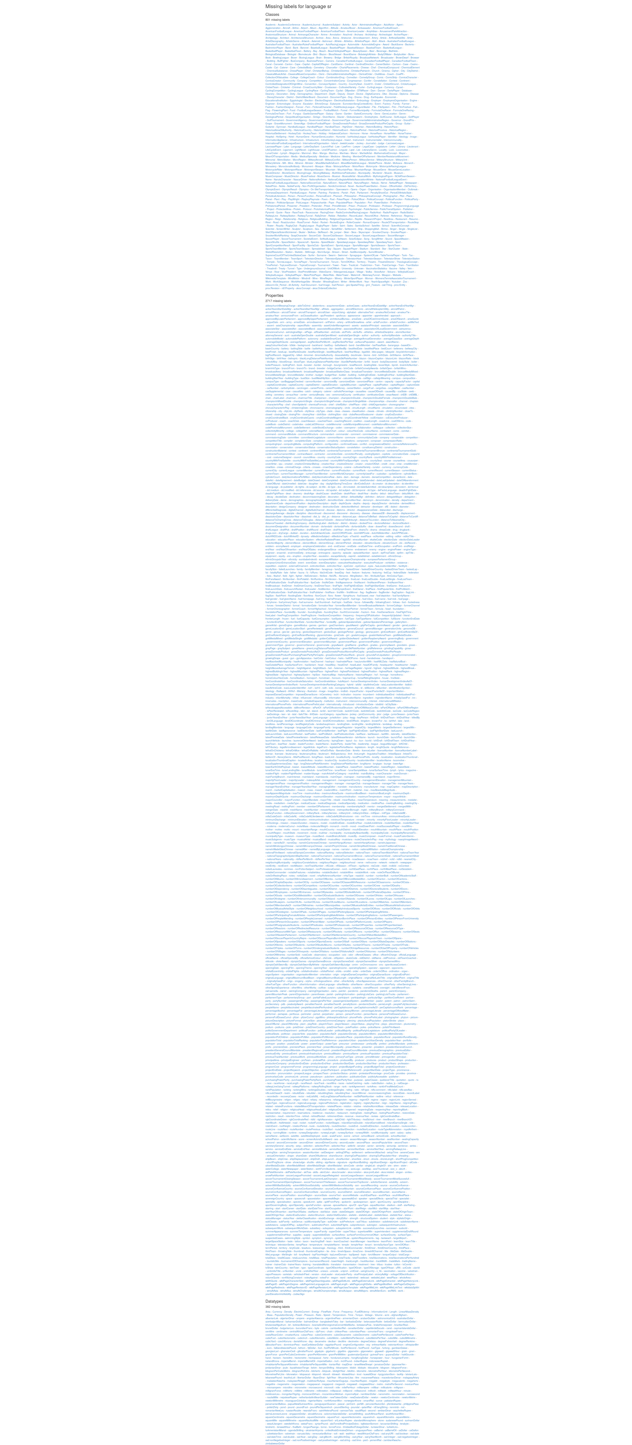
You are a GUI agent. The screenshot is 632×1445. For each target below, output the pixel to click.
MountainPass (345, 169)
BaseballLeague (319, 47)
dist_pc (325, 516)
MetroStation (284, 159)
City (403, 70)
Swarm (332, 255)
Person (291, 196)
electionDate (390, 539)
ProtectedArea (283, 209)
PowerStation (381, 202)
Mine (290, 163)
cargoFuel (368, 388)
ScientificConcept (400, 225)
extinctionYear (334, 565)
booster (308, 365)
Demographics (305, 93)
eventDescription (327, 562)
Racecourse (312, 212)
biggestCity (288, 355)
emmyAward (282, 546)
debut (383, 493)
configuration (331, 444)
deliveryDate (271, 500)
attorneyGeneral (273, 335)
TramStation (412, 265)
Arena (336, 37)
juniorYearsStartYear (300, 717)
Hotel (291, 136)
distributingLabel (317, 523)
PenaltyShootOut (379, 192)
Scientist (269, 228)
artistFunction (380, 322)
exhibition (390, 562)
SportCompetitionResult (277, 245)
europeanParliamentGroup (381, 559)
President (304, 205)
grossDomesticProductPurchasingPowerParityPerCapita (294, 654)
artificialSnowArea (354, 322)
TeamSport (296, 258)
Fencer (299, 107)
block (416, 358)
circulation (387, 407)
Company (302, 80)
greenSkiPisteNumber (353, 648)
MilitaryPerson (349, 159)
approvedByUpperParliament (313, 318)
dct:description (385, 486)
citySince (309, 411)
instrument (341, 701)
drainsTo (363, 529)
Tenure (335, 261)
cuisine (347, 467)
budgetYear (331, 374)
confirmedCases (349, 444)
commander (342, 434)
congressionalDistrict (380, 444)
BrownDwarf (402, 57)
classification (358, 411)
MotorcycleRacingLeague (393, 166)
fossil (388, 608)
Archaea (358, 34)
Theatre (372, 261)
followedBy (367, 602)
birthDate (383, 355)
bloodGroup (285, 361)
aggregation (337, 309)
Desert (350, 93)
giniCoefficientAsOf (407, 631)
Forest (344, 110)
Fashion (269, 107)
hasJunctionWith (363, 661)
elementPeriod (343, 542)
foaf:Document (308, 284)
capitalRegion (397, 384)
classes (346, 411)
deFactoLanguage (387, 490)
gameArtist (271, 625)
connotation (271, 447)
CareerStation (383, 64)
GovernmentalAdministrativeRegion (370, 120)
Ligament (288, 149)
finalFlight (344, 579)
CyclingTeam (327, 90)
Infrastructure (297, 140)
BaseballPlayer (337, 47)
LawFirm (346, 146)
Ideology (403, 136)
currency (386, 467)
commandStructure (308, 434)
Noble (282, 186)
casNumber (408, 388)
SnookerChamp (380, 232)
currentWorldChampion (342, 473)
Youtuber (396, 281)
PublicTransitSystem (390, 209)
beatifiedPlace (372, 348)
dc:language (271, 486)
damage (355, 477)
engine (382, 549)
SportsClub (313, 245)
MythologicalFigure (383, 176)
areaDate (356, 318)
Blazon (323, 54)
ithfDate (314, 714)
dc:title (322, 486)
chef (287, 404)
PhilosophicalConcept (370, 196)
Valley (402, 268)
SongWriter (377, 238)
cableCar (336, 378)
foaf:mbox (367, 598)
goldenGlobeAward (349, 638)
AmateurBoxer (348, 27)
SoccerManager (396, 235)
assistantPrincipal (370, 325)
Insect (347, 140)
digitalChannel (296, 509)
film (366, 575)
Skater (302, 232)
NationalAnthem (317, 179)
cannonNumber (313, 381)
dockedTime (365, 523)
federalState (400, 572)
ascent (270, 325)
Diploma (404, 93)
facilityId (403, 565)
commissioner (370, 434)
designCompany (287, 506)
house (385, 678)
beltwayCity (411, 348)
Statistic (299, 252)
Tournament (324, 265)
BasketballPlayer (274, 51)
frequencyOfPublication (368, 615)
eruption (297, 556)
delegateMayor (394, 496)
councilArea (309, 457)
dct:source (318, 490)
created (288, 463)
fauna (301, 572)
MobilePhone (375, 163)
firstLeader (310, 589)
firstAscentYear (395, 582)
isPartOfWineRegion (407, 707)
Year (366, 281)
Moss (328, 166)
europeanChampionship (353, 559)
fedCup (387, 572)
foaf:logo (355, 598)
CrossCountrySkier (313, 87)
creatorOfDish (372, 463)
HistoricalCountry (303, 130)
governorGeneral (306, 645)
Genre (402, 113)
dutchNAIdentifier (381, 533)
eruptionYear (310, 556)
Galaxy (329, 113)
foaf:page (403, 598)
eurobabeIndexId (308, 559)
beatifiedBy (340, 348)
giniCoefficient (388, 631)
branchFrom (288, 368)
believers (398, 348)
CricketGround (391, 83)
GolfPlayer (413, 116)
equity (282, 556)
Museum (398, 172)
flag (362, 592)
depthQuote (345, 503)
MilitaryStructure (385, 159)
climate (380, 411)
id (361, 687)
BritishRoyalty (350, 57)
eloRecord (410, 542)
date (410, 477)
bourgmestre (340, 365)
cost (269, 457)
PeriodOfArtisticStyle (400, 192)
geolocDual (330, 631)
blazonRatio (405, 358)
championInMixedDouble (278, 401)
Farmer (406, 103)
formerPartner (351, 608)
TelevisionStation (411, 258)
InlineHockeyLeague (331, 140)
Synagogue (356, 255)
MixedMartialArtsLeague (353, 163)
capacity (389, 381)
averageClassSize (392, 338)
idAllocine (369, 687)
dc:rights (299, 486)
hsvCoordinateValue (325, 681)
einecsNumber (360, 539)
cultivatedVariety (362, 467)
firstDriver (287, 585)
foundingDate (315, 612)
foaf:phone (271, 602)
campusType (272, 381)
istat (294, 714)
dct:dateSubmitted (366, 486)
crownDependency (332, 467)
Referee (385, 215)
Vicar (276, 271)
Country (343, 83)
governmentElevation (301, 641)
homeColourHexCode (276, 678)
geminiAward (383, 625)
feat (348, 572)
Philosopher (350, 196)
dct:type (371, 490)
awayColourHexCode (276, 345)
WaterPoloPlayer (312, 275)
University (347, 268)
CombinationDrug (335, 77)
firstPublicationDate (275, 592)
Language (296, 146)
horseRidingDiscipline (369, 678)
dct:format (413, 486)
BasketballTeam (293, 51)
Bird (315, 54)
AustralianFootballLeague (400, 41)
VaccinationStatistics (376, 268)
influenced (306, 697)
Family (396, 103)
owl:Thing (387, 284)
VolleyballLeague (274, 275)
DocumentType (338, 97)
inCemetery (326, 694)
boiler (414, 361)
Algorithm (324, 27)
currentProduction (341, 470)
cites (411, 407)
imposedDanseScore (306, 694)
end (330, 546)
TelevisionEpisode (334, 258)
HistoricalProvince (378, 130)
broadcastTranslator (362, 371)
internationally (334, 704)
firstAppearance (344, 582)
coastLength (370, 421)
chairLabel (278, 397)
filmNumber (289, 579)
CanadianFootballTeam (404, 60)
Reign (278, 219)
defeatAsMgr (356, 496)
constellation (353, 447)
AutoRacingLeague (336, 44)
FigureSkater (363, 107)
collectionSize (404, 427)
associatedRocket (353, 328)
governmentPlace (347, 641)
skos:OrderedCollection (325, 288)
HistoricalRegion (397, 130)
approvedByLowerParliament (280, 318)
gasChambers (336, 625)
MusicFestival (308, 176)
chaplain (414, 401)
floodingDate (294, 595)
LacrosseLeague (395, 143)
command (270, 434)
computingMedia (292, 444)
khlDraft (374, 717)
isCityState (390, 704)
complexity (332, 440)
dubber (294, 533)
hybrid (350, 684)
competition (412, 437)
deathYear (363, 493)
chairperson (320, 397)
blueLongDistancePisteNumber (323, 361)
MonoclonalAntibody (289, 166)
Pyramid (269, 212)
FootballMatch (331, 110)
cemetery (279, 394)
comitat (405, 430)
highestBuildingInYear (276, 671)
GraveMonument (283, 123)
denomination (383, 500)
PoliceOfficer (358, 199)
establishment (379, 556)
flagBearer (371, 592)
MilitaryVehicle (272, 163)
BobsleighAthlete (367, 54)
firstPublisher (316, 592)
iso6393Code (384, 710)
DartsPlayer (393, 90)
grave (412, 645)
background (304, 345)
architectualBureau (340, 318)
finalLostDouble (370, 579)
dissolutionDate (273, 516)
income (357, 694)
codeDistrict (284, 424)
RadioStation (407, 212)
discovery (355, 513)
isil (308, 710)
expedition (270, 565)
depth (334, 503)
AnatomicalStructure (276, 34)
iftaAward (281, 691)
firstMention (324, 589)
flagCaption (398, 592)
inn (413, 697)
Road (276, 222)
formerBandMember (345, 605)
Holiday (323, 133)
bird (374, 355)
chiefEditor (341, 404)
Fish (415, 107)
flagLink (410, 592)
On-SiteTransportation (322, 189)
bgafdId (366, 351)
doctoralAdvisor (382, 523)
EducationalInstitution (276, 100)
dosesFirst (381, 526)
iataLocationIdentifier (392, 684)
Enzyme (297, 103)
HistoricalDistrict (322, 130)
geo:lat (285, 631)
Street (345, 252)
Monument (307, 166)
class (337, 411)
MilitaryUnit (401, 159)
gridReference (374, 648)
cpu (280, 463)
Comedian (352, 77)
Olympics (304, 189)
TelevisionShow (392, 258)
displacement (408, 513)
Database (407, 90)
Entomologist (283, 103)
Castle (268, 67)
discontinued (314, 513)
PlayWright (293, 199)
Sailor (335, 225)
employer (296, 546)
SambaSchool (362, 225)
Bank (295, 47)
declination (295, 496)
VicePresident (289, 271)
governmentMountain (325, 641)
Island (334, 143)
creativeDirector (345, 463)
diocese (331, 509)
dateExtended (367, 480)
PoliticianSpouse (285, 202)
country (321, 457)
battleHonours (320, 348)
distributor (333, 523)
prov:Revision (272, 288)
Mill (284, 163)
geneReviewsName (335, 628)
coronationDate (400, 453)
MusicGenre (323, 176)
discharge (398, 509)
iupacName (342, 714)
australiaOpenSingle (349, 335)
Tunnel (290, 268)
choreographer (396, 404)
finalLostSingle (387, 579)
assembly (317, 325)
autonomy (313, 338)
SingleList (412, 228)
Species (315, 242)
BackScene (397, 44)
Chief (308, 70)
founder (302, 612)
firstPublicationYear (298, 592)
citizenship (270, 411)
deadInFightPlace (274, 493)
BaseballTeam (373, 47)
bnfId (367, 361)
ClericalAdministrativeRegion (341, 74)
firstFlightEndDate (353, 585)
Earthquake (377, 97)
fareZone (339, 569)
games (312, 625)
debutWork (407, 493)
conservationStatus (305, 447)
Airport (304, 27)
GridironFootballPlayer (319, 123)
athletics (368, 332)
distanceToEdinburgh (346, 519)
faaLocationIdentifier (385, 565)
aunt (287, 335)
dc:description (392, 483)
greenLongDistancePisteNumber (323, 648)
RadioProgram (390, 212)
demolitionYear (353, 500)
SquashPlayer (350, 248)
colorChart (330, 430)
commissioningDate (275, 437)
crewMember (410, 463)
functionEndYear (275, 621)
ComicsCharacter (408, 77)
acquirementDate (336, 305)
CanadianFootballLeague (349, 60)
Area (328, 37)
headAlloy (330, 664)
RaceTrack (297, 212)
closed (268, 414)
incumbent (368, 694)
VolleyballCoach (406, 271)
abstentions (319, 305)
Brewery (328, 57)
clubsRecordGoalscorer (361, 414)
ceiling (268, 394)
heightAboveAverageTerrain (280, 668)
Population (360, 202)
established (363, 556)
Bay (315, 51)
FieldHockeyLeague (344, 107)
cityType (320, 411)
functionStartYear (315, 621)
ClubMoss (380, 74)
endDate (351, 546)
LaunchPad (327, 146)
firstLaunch (404, 585)
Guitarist (269, 126)
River (268, 222)
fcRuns (314, 572)
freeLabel (270, 615)
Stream (336, 252)
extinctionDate (317, 565)
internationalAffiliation (390, 701)
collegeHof (301, 430)
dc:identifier (408, 483)
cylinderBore (410, 473)
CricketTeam (272, 87)
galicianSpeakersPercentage (378, 621)
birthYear (281, 358)
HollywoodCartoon (338, 133)
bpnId (395, 365)
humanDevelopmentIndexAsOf (396, 681)
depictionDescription (318, 503)
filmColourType (395, 575)
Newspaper (411, 182)
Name (268, 179)
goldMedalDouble (402, 635)
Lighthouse (314, 149)
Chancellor (331, 67)
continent (303, 450)
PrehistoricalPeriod (275, 205)
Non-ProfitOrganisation (314, 186)
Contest (393, 80)
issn (283, 714)
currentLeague (286, 470)
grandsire (402, 645)
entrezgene (324, 552)
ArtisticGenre (292, 41)
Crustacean (331, 87)
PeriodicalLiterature (275, 196)
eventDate (311, 562)
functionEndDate (411, 618)
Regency (408, 215)
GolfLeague (400, 116)
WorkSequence (281, 281)
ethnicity (292, 559)
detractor (365, 506)
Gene (377, 113)
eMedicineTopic (340, 536)
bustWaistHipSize (321, 378)
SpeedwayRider (366, 242)
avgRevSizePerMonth (319, 341)
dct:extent (400, 486)
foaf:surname (306, 602)
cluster (379, 414)
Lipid (351, 149)
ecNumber (378, 536)
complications (348, 440)
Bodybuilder (400, 54)
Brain (319, 57)
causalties (361, 391)
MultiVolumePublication (344, 172)
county (364, 460)
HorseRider (390, 133)
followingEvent (383, 602)
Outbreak (413, 189)
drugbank (404, 529)
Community (289, 80)
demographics (296, 500)
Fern (307, 107)
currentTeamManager (292, 473)
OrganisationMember (395, 189)
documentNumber (299, 526)
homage (384, 674)
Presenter (292, 205)
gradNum (363, 645)
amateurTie (403, 312)
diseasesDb (393, 513)
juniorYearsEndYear (277, 717)
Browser (415, 57)
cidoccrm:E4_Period (275, 284)
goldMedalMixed (274, 638)
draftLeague (271, 529)
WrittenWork (355, 281)
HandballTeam (332, 126)
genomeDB (409, 628)
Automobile (353, 44)
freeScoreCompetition (329, 615)
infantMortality (283, 697)
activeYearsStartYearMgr (306, 309)
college (290, 430)
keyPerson (362, 717)
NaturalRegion (361, 182)
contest (292, 450)
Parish (345, 192)
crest (392, 463)
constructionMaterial (276, 450)
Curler (361, 87)
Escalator (308, 103)
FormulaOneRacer (381, 110)
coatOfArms (397, 421)
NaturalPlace (345, 182)
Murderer (377, 172)
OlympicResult (289, 189)
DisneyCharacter (275, 97)
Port (370, 202)
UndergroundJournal (314, 268)
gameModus (300, 625)
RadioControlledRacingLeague (352, 212)
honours (336, 678)
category (317, 391)
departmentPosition (295, 503)
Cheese (365, 67)
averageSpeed (298, 341)
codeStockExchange (323, 427)
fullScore (395, 618)
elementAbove (292, 542)
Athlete (338, 41)
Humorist (340, 136)
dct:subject (344, 490)
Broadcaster (387, 57)
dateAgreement (284, 480)
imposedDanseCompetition (279, 694)
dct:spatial (331, 490)
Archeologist (385, 34)
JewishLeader (347, 143)
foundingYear (331, 612)
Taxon (268, 258)
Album (313, 27)
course (387, 460)
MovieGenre (288, 172)
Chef (373, 67)
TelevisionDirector (313, 258)
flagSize (269, 595)
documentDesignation (276, 526)
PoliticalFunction (394, 199)
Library (401, 146)
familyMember (312, 569)
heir (330, 668)
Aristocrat (346, 37)
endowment (361, 549)
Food (292, 110)
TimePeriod (271, 265)
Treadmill (271, 268)
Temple (271, 261)
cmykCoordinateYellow (356, 417)
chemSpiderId (299, 404)
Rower (270, 225)
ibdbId (408, 684)
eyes (370, 565)
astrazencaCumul (274, 332)
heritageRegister (353, 668)
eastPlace (366, 536)
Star (384, 248)
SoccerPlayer (272, 238)
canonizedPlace (365, 381)
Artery (375, 37)
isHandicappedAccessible (278, 707)
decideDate (281, 496)
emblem (269, 546)
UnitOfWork (334, 268)
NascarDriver (300, 179)
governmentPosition (369, 641)
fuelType (349, 618)
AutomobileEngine (371, 44)
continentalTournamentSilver (280, 453)
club (345, 414)
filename (343, 575)
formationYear (326, 605)
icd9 (324, 687)
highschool (286, 674)
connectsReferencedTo (405, 444)
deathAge (309, 493)
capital (416, 381)
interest (373, 701)
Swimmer (343, 255)
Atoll (374, 41)
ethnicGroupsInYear (275, 559)
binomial (308, 355)
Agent (399, 24)
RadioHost (375, 212)
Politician (270, 202)
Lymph (283, 153)
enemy (372, 549)
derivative (394, 503)
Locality (383, 149)
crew (399, 463)
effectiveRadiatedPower (328, 539)
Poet (332, 199)
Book (268, 57)
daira (339, 477)
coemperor (350, 427)
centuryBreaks (316, 394)
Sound (388, 238)
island (315, 710)
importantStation (395, 691)
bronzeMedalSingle (275, 374)
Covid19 (368, 83)
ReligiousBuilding (319, 219)
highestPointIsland (349, 671)
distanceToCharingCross (278, 519)
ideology (269, 691)
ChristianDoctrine (340, 70)
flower (338, 595)
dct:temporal (358, 490)
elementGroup (326, 542)
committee (293, 437)
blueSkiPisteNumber (351, 361)
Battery (307, 51)
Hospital (269, 136)
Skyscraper (364, 232)
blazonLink (391, 358)
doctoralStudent (401, 523)
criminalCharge (293, 467)
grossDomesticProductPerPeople (384, 651)
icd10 (317, 687)
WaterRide (328, 275)
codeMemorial (333, 424)
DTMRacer (363, 90)
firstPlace (370, 589)
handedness (373, 658)
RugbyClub (291, 225)
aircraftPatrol (397, 309)
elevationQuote (372, 542)
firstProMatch (403, 589)
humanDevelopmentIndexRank (281, 684)
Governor (396, 120)
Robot (315, 222)
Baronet (304, 47)
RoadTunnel (303, 222)
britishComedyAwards (366, 368)
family (300, 569)
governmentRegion (392, 641)
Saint (342, 225)
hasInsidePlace (344, 661)
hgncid (368, 668)
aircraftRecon (272, 312)
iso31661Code (335, 710)
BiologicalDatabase (275, 54)
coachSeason (308, 421)
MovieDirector (272, 172)
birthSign (270, 358)
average (347, 338)
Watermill (355, 275)
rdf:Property (288, 288)
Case (405, 64)
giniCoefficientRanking (303, 635)
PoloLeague (302, 202)
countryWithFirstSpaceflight (344, 460)
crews (280, 467)
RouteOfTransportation (394, 222)
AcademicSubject (331, 24)
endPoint (397, 546)
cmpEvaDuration (393, 414)
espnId (352, 556)
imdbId (344, 691)
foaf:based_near (365, 595)
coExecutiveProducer (397, 417)
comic (396, 430)
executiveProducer (373, 562)
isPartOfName (388, 707)
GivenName (329, 116)
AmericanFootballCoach (385, 27)
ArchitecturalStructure (302, 37)
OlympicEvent (272, 189)
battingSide (297, 348)
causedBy (390, 391)
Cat (276, 67)
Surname (321, 255)
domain (315, 526)
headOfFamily (370, 664)
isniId (323, 710)
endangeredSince (327, 549)
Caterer (284, 67)
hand (362, 658)
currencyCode (400, 467)
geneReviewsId (315, 628)
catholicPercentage (344, 391)
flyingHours (349, 595)
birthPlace (408, 355)
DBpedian (350, 90)
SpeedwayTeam (384, 242)
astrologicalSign (294, 332)
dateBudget (300, 480)
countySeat (376, 460)
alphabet (351, 312)
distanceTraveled (274, 523)
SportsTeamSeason (299, 248)
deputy (366, 503)
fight (291, 575)
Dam (373, 90)
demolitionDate (335, 500)
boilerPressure (273, 365)
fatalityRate (276, 572)
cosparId (415, 453)
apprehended (381, 315)
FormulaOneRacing (403, 110)
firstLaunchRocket (293, 589)
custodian (382, 473)
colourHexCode (355, 430)
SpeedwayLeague (346, 242)
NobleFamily (293, 186)
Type (299, 268)
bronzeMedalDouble (385, 371)
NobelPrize (271, 186)
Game (338, 113)
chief (331, 404)
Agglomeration (273, 27)
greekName (298, 648)
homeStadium (297, 678)
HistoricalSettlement (275, 133)
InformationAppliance (276, 140)
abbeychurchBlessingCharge (280, 305)
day (322, 483)
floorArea (308, 595)
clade (330, 411)
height (413, 664)
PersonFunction (305, 196)
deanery (297, 493)
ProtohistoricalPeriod (324, 209)
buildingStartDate (406, 374)
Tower (335, 265)
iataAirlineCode (371, 684)
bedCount (386, 348)
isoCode (397, 710)
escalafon (324, 556)
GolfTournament (275, 120)
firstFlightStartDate (374, 585)
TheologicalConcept (407, 261)
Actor (354, 24)
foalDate (348, 602)
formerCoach (299, 608)
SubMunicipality (358, 252)
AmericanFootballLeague (278, 31)
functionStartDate (295, 621)
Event (378, 103)
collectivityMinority (274, 430)
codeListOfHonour (314, 424)
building (352, 374)
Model (387, 163)
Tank (404, 255)
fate (286, 572)
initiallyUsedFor (402, 697)
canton (379, 381)
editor (398, 536)
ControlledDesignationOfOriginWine (284, 83)
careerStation (354, 388)
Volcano (391, 271)
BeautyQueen (360, 51)
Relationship (289, 219)
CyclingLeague (295, 90)
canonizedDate (347, 381)
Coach (390, 74)
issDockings (273, 714)
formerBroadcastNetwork (372, 605)
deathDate (336, 493)
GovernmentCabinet (319, 120)
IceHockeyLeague (356, 136)
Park (352, 192)
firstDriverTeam (322, 585)
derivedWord (408, 503)
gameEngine (285, 625)
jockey (353, 714)
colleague (378, 427)
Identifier (392, 136)
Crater (378, 83)
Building (271, 60)
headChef (343, 664)
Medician (324, 156)
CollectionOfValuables (276, 77)
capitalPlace (365, 384)
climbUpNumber (394, 411)
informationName (352, 697)
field (285, 575)
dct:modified (287, 490)
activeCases (353, 305)
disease (366, 513)
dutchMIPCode (361, 533)
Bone (411, 54)
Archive (320, 37)
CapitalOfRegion (320, 64)
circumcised (401, 407)
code (408, 421)
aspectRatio (303, 325)
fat (266, 572)
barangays (393, 345)
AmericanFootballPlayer (306, 31)
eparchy (336, 552)
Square (337, 248)
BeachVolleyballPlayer (339, 51)
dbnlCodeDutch (362, 483)
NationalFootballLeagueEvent (391, 179)
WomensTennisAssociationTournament (395, 278)
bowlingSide (370, 365)
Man (315, 153)
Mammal (306, 153)
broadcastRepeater (314, 371)
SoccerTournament (291, 238)
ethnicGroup (394, 556)
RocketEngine (337, 222)
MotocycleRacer (341, 166)
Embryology (363, 100)
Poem (325, 199)
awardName (392, 341)
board (375, 361)
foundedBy (290, 612)
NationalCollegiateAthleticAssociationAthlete (351, 179)
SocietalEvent (310, 238)
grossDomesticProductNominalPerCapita (343, 651)
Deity (292, 93)
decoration (333, 496)
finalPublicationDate (275, 582)
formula (379, 608)
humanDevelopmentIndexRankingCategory (322, 684)
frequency (348, 615)
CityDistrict (412, 70)
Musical (336, 176)
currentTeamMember (317, 473)
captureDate (413, 384)
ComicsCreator (273, 80)
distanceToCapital (388, 516)
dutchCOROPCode (342, 533)
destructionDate (331, 506)
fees (269, 575)
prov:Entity (399, 284)
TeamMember (281, 258)
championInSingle (302, 401)
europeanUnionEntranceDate (280, 562)
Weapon (386, 275)
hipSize (316, 674)
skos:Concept (303, 288)
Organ (362, 189)
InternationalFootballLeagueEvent (283, 143)
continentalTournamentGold (401, 450)
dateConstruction (349, 480)
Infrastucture (312, 140)
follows (396, 602)
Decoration (282, 93)
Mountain (330, 169)
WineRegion (326, 278)
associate (386, 325)
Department (321, 93)
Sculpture (308, 228)
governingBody (396, 638)
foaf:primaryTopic (288, 602)
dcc (339, 486)
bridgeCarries (334, 368)
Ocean (383, 186)
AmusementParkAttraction (393, 31)
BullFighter (283, 60)
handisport (387, 658)
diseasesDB (378, 513)
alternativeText (365, 312)
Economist (390, 97)
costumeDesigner (282, 457)
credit (384, 463)
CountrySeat (355, 83)
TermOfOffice (348, 261)
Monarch (408, 163)
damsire (365, 477)
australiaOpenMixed (326, 335)
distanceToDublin (324, 519)
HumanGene (302, 136)
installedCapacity (313, 701)
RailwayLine (271, 215)
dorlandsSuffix (358, 526)
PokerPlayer (343, 199)
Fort (289, 113)
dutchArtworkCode (320, 533)
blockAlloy (272, 361)
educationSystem (305, 539)
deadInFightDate (407, 490)
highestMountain (298, 671)
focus (357, 602)
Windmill (306, 278)
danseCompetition (381, 477)
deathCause (322, 493)
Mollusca (397, 163)
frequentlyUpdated (391, 615)
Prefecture (395, 202)
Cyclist (339, 90)
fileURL (333, 575)
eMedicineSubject (320, 536)
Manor (354, 153)
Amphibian (372, 31)
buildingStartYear (274, 378)
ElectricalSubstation (344, 100)
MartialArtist (366, 153)
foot (404, 602)
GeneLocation (389, 113)
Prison (352, 205)
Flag (267, 110)
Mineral (299, 163)
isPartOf (317, 707)
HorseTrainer (405, 133)
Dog (350, 97)
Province (341, 209)
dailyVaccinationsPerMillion (296, 477)
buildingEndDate (367, 374)
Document (322, 97)
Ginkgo (316, 116)
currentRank (359, 470)
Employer (376, 100)
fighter (299, 575)
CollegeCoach (307, 77)
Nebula (375, 182)
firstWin (340, 592)
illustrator (312, 691)
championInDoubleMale (404, 397)
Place (409, 196)
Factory (387, 103)
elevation (357, 542)
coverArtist (270, 463)
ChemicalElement (410, 67)
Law (337, 146)
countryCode (334, 457)
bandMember (363, 345)
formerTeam (366, 608)
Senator (325, 228)
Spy (329, 248)
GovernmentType (341, 120)
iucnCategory (327, 714)
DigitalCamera (372, 93)
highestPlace (316, 671)
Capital (306, 64)
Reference (396, 215)
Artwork (305, 41)
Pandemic (334, 192)
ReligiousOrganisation (341, 219)
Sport (398, 242)
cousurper (412, 460)
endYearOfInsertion (286, 549)
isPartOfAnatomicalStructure (338, 707)
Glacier (340, 116)
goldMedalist (310, 638)
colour (341, 430)
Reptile (358, 219)
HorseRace (376, 133)
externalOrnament (298, 565)
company (384, 437)
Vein (410, 268)
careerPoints (317, 388)
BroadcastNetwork (369, 57)
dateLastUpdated (386, 480)
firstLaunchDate (273, 589)
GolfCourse (386, 116)
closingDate (280, 414)
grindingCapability (393, 648)
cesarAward (392, 394)
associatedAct (289, 328)
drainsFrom (351, 529)
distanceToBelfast (367, 516)
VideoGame (325, 271)
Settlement (350, 228)
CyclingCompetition (275, 90)
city (280, 411)
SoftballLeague (327, 238)
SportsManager (361, 245)
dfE (386, 506)
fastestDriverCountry (372, 569)
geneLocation (409, 625)
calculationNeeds (352, 378)
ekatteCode (376, 539)
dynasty (305, 536)
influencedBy (320, 697)
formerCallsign (394, 605)
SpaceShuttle (272, 242)
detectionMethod (350, 506)
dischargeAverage (274, 513)
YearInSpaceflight (380, 281)
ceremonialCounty (341, 394)
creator (359, 463)
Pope (331, 202)
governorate (323, 645)
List (358, 149)
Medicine (335, 156)
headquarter (386, 664)
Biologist (292, 54)
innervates (270, 701)
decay (270, 496)
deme (284, 500)
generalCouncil (355, 628)
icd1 (310, 687)
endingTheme (345, 549)
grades (374, 645)
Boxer (294, 57)
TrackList (353, 265)
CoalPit (399, 74)
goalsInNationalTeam (380, 635)
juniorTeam (413, 714)
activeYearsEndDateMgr (374, 305)
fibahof (277, 575)
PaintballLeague (298, 192)
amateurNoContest (385, 312)
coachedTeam (324, 421)
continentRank (317, 450)
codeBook (270, 424)
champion (334, 397)
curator (376, 467)
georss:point (372, 631)
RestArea (388, 219)
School (385, 225)
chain (268, 397)
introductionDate (364, 704)
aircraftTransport (307, 312)
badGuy (329, 345)
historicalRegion (364, 674)
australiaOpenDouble (302, 335)
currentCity (271, 470)
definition (370, 496)
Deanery (269, 93)
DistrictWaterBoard (305, 97)
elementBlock (309, 542)
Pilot (402, 196)
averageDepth (411, 338)
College (294, 77)
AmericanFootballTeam (333, 31)
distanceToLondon (369, 519)
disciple (290, 513)
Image (413, 136)
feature (356, 572)
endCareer (339, 546)
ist (289, 714)
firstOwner (358, 589)
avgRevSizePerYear (342, 341)
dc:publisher (286, 486)
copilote (386, 453)
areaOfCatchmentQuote (376, 318)
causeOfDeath (375, 391)
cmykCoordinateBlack (276, 417)
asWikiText (413, 322)
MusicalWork (364, 176)
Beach (322, 51)
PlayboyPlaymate (310, 199)
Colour (320, 77)
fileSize (323, 575)
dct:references (303, 490)
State (405, 248)
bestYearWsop (352, 351)
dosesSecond (396, 526)
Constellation (380, 80)
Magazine (294, 153)
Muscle (388, 172)
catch (308, 391)
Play (284, 199)
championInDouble (351, 397)
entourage (311, 552)
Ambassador (364, 27)
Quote (279, 212)
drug (395, 529)
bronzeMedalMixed (408, 371)
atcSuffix (357, 332)
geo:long (296, 631)
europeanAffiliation (328, 559)
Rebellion (342, 215)
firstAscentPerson (376, 582)
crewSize (270, 467)
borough (327, 365)
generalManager (374, 628)
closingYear (309, 414)
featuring (377, 572)
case (288, 391)
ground (360, 654)
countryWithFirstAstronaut (387, 457)
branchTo (302, 368)
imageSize (333, 691)
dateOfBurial (273, 483)
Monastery (270, 166)
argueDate (272, 322)
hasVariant (310, 664)
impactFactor (357, 691)
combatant (385, 430)
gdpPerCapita (367, 625)
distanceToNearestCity (393, 519)
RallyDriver (320, 215)
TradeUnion (366, 265)
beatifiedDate (355, 348)
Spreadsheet (318, 248)
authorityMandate (391, 335)
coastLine (384, 421)
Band (288, 47)
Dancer (381, 90)
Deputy (341, 93)
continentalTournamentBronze (369, 450)
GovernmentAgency (296, 120)
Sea (317, 228)
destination (315, 506)
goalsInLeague (359, 635)
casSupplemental (274, 391)
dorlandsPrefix (341, 526)
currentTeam (272, 473)
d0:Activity (294, 284)
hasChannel (317, 661)
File (374, 107)
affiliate (325, 309)
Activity (346, 24)
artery (340, 322)
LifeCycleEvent (273, 149)
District (290, 97)
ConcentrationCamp (334, 80)
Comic (380, 77)
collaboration (364, 427)
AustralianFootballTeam (277, 44)
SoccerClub (315, 235)
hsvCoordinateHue (275, 681)
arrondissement (315, 322)
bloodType (299, 361)
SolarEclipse (355, 238)
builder (342, 374)
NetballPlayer (396, 182)
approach (395, 315)
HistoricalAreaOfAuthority (278, 130)
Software (342, 238)
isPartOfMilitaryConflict (366, 707)
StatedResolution (274, 252)
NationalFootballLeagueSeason (281, 182)
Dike (384, 93)
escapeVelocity (338, 556)
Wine (315, 278)
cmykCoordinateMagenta (329, 417)
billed (299, 355)
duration (304, 533)
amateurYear (272, 315)
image (322, 691)
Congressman (354, 80)
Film (394, 107)
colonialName (316, 430)
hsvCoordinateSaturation (300, 681)
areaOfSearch (398, 318)
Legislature (381, 146)
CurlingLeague (374, 87)
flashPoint (281, 595)
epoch (375, 552)
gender (396, 625)
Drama (358, 97)
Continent (404, 80)
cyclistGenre (395, 473)
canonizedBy (330, 381)
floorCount (320, 595)
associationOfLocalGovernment (380, 328)
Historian (359, 126)
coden (339, 427)
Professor (387, 205)
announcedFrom (289, 315)
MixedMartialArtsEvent (327, 163)
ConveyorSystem (327, 83)
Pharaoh (337, 196)
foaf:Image (324, 284)
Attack (382, 41)
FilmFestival (404, 107)
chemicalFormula (318, 404)
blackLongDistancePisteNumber (316, 358)
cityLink (288, 411)
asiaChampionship (285, 325)
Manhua (333, 153)
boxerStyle (384, 365)
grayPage (270, 648)
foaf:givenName (288, 598)
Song (366, 238)
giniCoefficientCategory (277, 635)
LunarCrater (271, 153)
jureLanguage (320, 717)
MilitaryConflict (332, 159)
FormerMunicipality (359, 110)
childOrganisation (378, 404)
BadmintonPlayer (274, 47)
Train (377, 265)
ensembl (281, 552)
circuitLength (359, 407)
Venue (268, 271)
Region (269, 219)
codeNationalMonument (384, 424)
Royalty (280, 225)
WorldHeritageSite (300, 281)
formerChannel (412, 605)
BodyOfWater (385, 54)
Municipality (364, 172)
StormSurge (323, 252)
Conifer (367, 80)
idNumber (382, 687)
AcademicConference (289, 24)
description (271, 506)
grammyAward (387, 645)
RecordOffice (371, 215)
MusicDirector (292, 176)
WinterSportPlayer (353, 278)
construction (390, 447)
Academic (270, 24)
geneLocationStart (295, 628)
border (317, 365)
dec (417, 493)
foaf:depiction (383, 595)
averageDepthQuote (277, 341)
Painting (322, 192)
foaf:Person (338, 284)
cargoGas (381, 388)
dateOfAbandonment (407, 480)
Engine (413, 100)
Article (383, 37)
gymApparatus (304, 658)
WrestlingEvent (331, 281)
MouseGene (379, 169)
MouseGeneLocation (399, 169)
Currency (389, 87)
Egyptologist (296, 100)
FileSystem (384, 107)
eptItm (400, 552)
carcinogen (302, 388)
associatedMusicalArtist (329, 328)
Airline (295, 27)
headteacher (401, 664)
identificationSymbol (399, 687)
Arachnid (347, 34)
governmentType (274, 645)
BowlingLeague (281, 57)
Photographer (390, 196)
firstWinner (352, 592)
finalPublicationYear (298, 582)
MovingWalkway (321, 172)
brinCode (348, 368)
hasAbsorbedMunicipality (278, 661)
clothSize (321, 414)
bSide (293, 345)
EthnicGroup (321, 103)
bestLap (282, 351)
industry (269, 697)
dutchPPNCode (400, 533)
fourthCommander (349, 612)
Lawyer (356, 146)
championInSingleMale (355, 401)
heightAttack (319, 668)
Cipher (395, 70)
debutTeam (394, 493)
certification (359, 394)
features (366, 572)
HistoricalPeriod (358, 130)
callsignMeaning (381, 378)
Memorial (270, 159)
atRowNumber (321, 332)
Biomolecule (304, 54)
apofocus (341, 315)
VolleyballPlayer (293, 275)
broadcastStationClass (338, 371)
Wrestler (316, 281)
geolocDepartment (312, 631)
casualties (298, 391)
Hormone (355, 133)
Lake (286, 146)
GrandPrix (408, 120)
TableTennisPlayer (390, 255)
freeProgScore (308, 615)
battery (285, 348)
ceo (328, 394)
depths (356, 503)
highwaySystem (302, 674)
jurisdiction (335, 717)
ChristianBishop (321, 70)
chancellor (391, 401)
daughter (313, 483)
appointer (367, 315)
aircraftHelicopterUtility (377, 309)
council (297, 457)
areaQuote (413, 318)
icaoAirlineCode (273, 687)
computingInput (273, 444)
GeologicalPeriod (274, 116)
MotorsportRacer (293, 169)
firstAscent (359, 582)
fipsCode (315, 582)
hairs (340, 658)
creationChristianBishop (307, 463)
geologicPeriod (345, 631)
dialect (394, 506)
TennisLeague (284, 261)
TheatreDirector (386, 261)
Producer (362, 205)
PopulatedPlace (344, 202)
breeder (321, 368)
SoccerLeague (352, 235)
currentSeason (392, 470)
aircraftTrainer (289, 312)
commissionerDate (389, 434)
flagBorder (384, 592)
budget (319, 374)
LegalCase (368, 146)
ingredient (368, 697)
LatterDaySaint (311, 146)
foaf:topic (337, 602)
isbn (303, 710)
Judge (381, 143)
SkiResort (323, 232)
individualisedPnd (405, 694)
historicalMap (329, 674)
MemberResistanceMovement (393, 156)
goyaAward (337, 645)
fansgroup (327, 569)
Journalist (371, 143)
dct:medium (273, 490)
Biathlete (393, 51)
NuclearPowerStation (367, 186)
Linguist (343, 149)
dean (288, 493)
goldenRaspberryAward (373, 638)
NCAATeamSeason (405, 176)
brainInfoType (272, 368)
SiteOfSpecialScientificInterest (281, 232)
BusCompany (298, 60)
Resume (413, 219)
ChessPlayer (296, 70)
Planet (268, 199)
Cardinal (349, 64)
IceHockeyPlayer (377, 136)
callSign (367, 378)
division (353, 523)
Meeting (346, 156)
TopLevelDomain (288, 265)
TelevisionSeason (372, 258)
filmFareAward (273, 579)
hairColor (318, 658)
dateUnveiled (289, 483)
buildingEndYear (386, 374)
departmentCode (274, 503)
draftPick (284, 529)
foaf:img (320, 598)
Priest (327, 205)
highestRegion (401, 671)
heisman (338, 668)
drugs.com (270, 533)
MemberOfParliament (364, 156)
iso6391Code (352, 710)
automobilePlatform (296, 338)
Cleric (322, 74)
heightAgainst (304, 668)
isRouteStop (292, 710)
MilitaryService (366, 159)
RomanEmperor (371, 222)
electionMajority (275, 542)
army (289, 322)
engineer (270, 552)
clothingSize (334, 414)
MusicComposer (273, 176)
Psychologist (355, 209)
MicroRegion (299, 159)
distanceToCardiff (409, 516)
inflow (296, 697)
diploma (341, 509)
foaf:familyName (401, 595)
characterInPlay (275, 404)
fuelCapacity (303, 618)
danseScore (399, 477)
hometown (324, 678)
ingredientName (383, 697)
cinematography (334, 407)
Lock (391, 149)
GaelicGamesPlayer (313, 113)
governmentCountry (277, 641)
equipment (270, 556)
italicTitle (303, 714)
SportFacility (298, 245)
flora (330, 595)
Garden (348, 113)
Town (344, 265)
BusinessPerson (315, 60)
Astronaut (327, 41)
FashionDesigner (285, 107)
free (373, 612)
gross (408, 648)
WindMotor (293, 278)
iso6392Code (368, 710)
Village (359, 271)
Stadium (364, 248)
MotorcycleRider (273, 169)
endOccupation (383, 546)
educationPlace (286, 539)
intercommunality (358, 701)
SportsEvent (327, 245)
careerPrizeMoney (335, 388)
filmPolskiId (303, 579)
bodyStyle (404, 361)
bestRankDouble (297, 351)
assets (355, 325)
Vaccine (393, 268)
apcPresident (327, 315)
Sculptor (296, 228)
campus (396, 378)
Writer (344, 281)
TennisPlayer (300, 261)
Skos (353, 232)
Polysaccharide (319, 202)
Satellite (376, 225)
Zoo (405, 281)
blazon (362, 358)
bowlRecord (356, 365)
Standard (375, 248)
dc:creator (377, 483)
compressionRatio (392, 440)
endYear (269, 549)
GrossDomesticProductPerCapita (376, 123)
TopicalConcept (307, 265)
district (344, 523)
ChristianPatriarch (360, 70)
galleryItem (401, 621)
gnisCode (339, 635)
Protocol (307, 209)
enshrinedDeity (295, 552)
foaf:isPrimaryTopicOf (338, 598)
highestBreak (407, 668)
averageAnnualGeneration (367, 338)
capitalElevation (330, 384)
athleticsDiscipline (384, 332)
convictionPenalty (354, 453)
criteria (306, 467)
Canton (289, 64)
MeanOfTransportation (277, 156)
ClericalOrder (365, 74)
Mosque (319, 166)
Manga (323, 153)
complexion (319, 440)
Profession (374, 205)
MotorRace (358, 166)
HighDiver (347, 126)
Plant (276, 199)
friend (406, 615)
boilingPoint (289, 365)
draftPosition (297, 529)
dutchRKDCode (273, 536)
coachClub (293, 421)
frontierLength (272, 618)
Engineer (270, 103)
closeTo (409, 411)
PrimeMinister (339, 205)
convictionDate (334, 453)
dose (370, 526)
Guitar (407, 123)
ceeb (411, 391)
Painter (312, 192)
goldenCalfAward (328, 638)
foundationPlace (273, 612)
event (301, 562)
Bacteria (409, 44)
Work (268, 281)
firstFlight (337, 585)
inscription (283, 701)
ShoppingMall (372, 228)
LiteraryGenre (369, 149)
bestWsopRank (334, 351)
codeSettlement (302, 427)
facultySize (271, 569)
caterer (327, 391)
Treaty (282, 268)
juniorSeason (398, 714)
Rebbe (331, 215)
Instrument (358, 140)
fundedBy (331, 621)
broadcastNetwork (292, 371)
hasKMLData (380, 661)
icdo (331, 687)
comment (355, 434)
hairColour (330, 658)
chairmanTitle (305, 397)
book (299, 365)
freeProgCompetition (288, 615)
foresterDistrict (283, 605)
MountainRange (363, 169)
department (407, 500)
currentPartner (322, 470)
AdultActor (389, 24)
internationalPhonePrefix (278, 704)
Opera (354, 189)
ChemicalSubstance (277, 70)
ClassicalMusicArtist (275, 74)
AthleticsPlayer (362, 41)
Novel (351, 186)
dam (346, 477)
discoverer (342, 513)
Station (289, 252)
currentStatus (409, 470)
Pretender (317, 205)
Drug (366, 97)
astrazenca (405, 328)
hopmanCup (349, 678)
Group (398, 123)
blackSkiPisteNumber (346, 358)
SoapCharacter (299, 235)
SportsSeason (378, 245)
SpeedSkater (328, 242)
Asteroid (316, 41)
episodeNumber (361, 552)
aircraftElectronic (354, 309)
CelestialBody (305, 67)
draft (407, 526)
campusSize (409, 378)
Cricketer (285, 87)
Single (402, 228)
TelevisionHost (353, 258)
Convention (310, 83)
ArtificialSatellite (397, 37)
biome (367, 355)
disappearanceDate (367, 509)
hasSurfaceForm (294, 664)
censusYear (292, 394)
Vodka (369, 271)
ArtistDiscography (274, 41)
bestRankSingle (316, 351)
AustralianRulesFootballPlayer (308, 44)
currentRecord (375, 470)
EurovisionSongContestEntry (358, 103)
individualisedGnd (385, 694)
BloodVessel (335, 54)
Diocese (393, 93)
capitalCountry (296, 384)
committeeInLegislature (313, 437)
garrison (322, 625)
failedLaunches (287, 569)
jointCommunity (367, 714)
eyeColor (348, 565)
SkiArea (312, 232)
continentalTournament (339, 450)
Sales (350, 225)
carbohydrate (288, 388)
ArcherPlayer (401, 34)
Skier (346, 232)
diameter (404, 506)
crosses (316, 467)
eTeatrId (354, 536)
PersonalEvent (323, 196)
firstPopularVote (385, 589)
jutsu (345, 717)
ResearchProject (373, 219)
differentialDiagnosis (275, 509)
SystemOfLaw (371, 255)
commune (350, 437)
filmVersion (331, 579)
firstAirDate (328, 582)
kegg (352, 717)
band (351, 345)
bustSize (305, 378)
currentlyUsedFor (365, 473)
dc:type (331, 486)
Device (359, 93)
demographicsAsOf (316, 500)
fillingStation (356, 575)
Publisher (408, 209)
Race (287, 212)
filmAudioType (377, 575)
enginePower (394, 549)
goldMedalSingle (293, 638)
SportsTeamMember (276, 248)
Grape (268, 123)
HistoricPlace (391, 126)
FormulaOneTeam (275, 113)
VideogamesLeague (343, 271)
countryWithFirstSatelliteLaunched (310, 460)
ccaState (402, 391)
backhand (317, 345)
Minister (309, 163)
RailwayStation (287, 215)
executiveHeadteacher (350, 562)
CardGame (337, 64)
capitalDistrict (312, 384)
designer (302, 506)
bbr (331, 348)
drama (373, 529)
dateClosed (314, 480)
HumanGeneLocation (323, 136)
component (363, 440)
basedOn (406, 345)
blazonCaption (376, 358)
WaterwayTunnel (371, 275)
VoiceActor (379, 271)
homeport (312, 678)
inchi (336, 694)
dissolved (306, 516)
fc (307, 572)
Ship (360, 228)
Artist (409, 37)
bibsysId (390, 351)
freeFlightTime (403, 612)
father (293, 572)
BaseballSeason (355, 47)
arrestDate (299, 322)
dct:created (349, 486)
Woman (369, 278)
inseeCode (296, 701)
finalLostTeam (404, 579)
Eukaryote (335, 103)
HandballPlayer (315, 126)
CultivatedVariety (347, 87)
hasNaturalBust (397, 661)
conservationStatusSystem (331, 447)
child (364, 404)
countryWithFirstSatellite (278, 460)
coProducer (271, 421)
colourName (371, 430)
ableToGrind (304, 305)
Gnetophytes (371, 116)
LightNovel (300, 149)
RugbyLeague (306, 225)
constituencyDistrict (372, 447)
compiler (288, 440)
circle (347, 407)
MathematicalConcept (385, 153)
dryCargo (283, 533)
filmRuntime (317, 579)
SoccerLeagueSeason (373, 235)
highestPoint (331, 671)
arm (282, 322)
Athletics (348, 41)
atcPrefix (346, 332)
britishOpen (386, 368)
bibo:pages (377, 351)
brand (312, 368)
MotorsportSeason (314, 169)
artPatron (330, 322)
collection (390, 427)
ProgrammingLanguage (406, 205)
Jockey (360, 143)
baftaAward (341, 345)
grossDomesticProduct (277, 651)
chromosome (317, 407)
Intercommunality (393, 140)
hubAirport (343, 681)
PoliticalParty (411, 199)
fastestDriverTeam (394, 569)
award (380, 341)
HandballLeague (296, 126)
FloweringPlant (280, 110)
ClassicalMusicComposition (302, 74)
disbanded (385, 509)
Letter (393, 146)
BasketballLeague (392, 47)
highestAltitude (391, 668)
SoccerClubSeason (333, 235)
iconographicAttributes (346, 687)
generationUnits (393, 628)
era (288, 556)
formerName (335, 608)
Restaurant (401, 219)
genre (268, 631)
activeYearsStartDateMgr (278, 309)
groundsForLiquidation (378, 654)
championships (376, 401)
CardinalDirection (365, 64)
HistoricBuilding (374, 126)
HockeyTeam (310, 133)
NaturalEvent (330, 182)
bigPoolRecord (273, 355)
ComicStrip (391, 77)
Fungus (297, 113)
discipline (301, 513)
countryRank (365, 457)
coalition (358, 421)
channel (403, 401)
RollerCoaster (353, 222)
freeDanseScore (385, 612)
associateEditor (401, 325)
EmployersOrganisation (395, 100)
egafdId (347, 539)
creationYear (328, 463)
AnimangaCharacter (308, 34)
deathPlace (350, 493)
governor (290, 645)
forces (270, 605)
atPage (308, 332)
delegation (409, 496)
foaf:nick (392, 598)
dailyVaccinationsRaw (323, 477)
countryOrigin (350, 457)
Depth (332, 93)
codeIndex (297, 424)
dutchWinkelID (291, 536)
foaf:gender (271, 598)
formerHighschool (317, 608)
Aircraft (286, 27)
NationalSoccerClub (310, 182)
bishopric (293, 358)
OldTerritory (410, 186)
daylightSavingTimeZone (339, 483)
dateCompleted (330, 480)
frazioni (365, 612)
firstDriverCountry (303, 585)
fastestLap (411, 569)
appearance (354, 315)
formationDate (309, 605)
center (303, 394)
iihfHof (291, 691)
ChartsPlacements (349, 67)
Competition (315, 80)
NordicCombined (337, 186)
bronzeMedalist (296, 374)
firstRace (330, 592)
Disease (414, 93)
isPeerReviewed (275, 710)
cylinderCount (272, 477)
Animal (292, 34)
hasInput (329, 661)
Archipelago (271, 37)
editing (389, 536)
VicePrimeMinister (307, 271)
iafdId (358, 684)
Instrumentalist (374, 140)
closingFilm (294, 414)
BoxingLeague (306, 57)
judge (386, 714)
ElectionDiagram (323, 100)
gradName (350, 645)
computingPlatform (313, 444)
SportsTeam (394, 245)
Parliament (362, 192)
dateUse (302, 483)
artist (368, 322)
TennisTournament (319, 261)
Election (309, 100)
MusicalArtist (348, 176)
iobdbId (379, 704)
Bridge (338, 57)
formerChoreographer (278, 608)
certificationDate (375, 394)
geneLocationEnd (274, 628)
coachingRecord (342, 421)
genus (277, 631)
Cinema (386, 70)
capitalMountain (348, 384)
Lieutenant (412, 146)
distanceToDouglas (303, 519)
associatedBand (306, 328)
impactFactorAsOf (375, 691)
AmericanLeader (355, 31)
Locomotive (402, 149)
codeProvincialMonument (278, 427)
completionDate (303, 440)
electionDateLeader (409, 539)
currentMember (304, 470)
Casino (414, 64)
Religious (303, 219)
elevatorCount (389, 542)
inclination (346, 694)
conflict (363, 444)
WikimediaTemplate (275, 278)
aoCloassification (309, 315)
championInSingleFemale (327, 401)
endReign (409, 546)
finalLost (355, 579)
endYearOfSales (307, 549)
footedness (414, 602)
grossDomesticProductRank (340, 654)
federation (413, 572)
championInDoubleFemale (376, 397)
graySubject (284, 648)
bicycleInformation (405, 351)
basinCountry (272, 348)
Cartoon (396, 64)
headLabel (355, 664)
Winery (338, 278)
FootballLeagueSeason (309, 110)
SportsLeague (343, 245)
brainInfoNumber (409, 365)
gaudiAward (352, 625)
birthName (395, 355)
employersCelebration (314, 546)
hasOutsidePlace (274, 664)
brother (309, 374)
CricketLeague (408, 83)
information (335, 697)
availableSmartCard (330, 338)
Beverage (382, 51)
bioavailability (342, 355)
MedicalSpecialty (308, 156)
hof (376, 674)
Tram (401, 265)
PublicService (371, 209)
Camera (330, 60)
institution (329, 701)
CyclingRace (311, 90)
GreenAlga (299, 123)
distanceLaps (349, 516)
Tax (411, 255)
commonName (335, 437)
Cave (292, 67)
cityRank (298, 411)
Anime (324, 34)
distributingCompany (296, 523)
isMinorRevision (302, 707)
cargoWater (394, 388)
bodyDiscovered (388, 361)
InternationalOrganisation (316, 143)
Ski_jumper (336, 232)
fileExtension (311, 575)
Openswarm (342, 189)
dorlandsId (326, 526)
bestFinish (270, 351)
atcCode (335, 332)
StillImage (310, 252)
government (412, 638)
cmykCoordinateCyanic (302, 417)
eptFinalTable (388, 552)
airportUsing (338, 312)
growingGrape (272, 658)
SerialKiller (336, 228)
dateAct (269, 480)
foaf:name (380, 598)
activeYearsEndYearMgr (401, 305)
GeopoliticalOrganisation (298, 116)
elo (400, 542)
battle (307, 348)
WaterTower (342, 275)
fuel (293, 618)
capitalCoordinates (276, 384)
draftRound (312, 529)
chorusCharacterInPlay (277, 407)
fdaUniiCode (326, 572)
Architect (284, 37)
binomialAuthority (324, 355)
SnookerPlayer (398, 232)
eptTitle (409, 552)
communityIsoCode (367, 437)
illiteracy (301, 691)
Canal (268, 64)
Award (386, 44)
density (395, 500)
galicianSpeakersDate (350, 621)
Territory (361, 261)
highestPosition (369, 671)
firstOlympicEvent (342, 589)
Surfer (311, 255)
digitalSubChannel (314, 509)
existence (402, 562)
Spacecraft (303, 242)
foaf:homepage (306, 598)
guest (285, 658)
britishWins (400, 368)
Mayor (402, 153)
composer (376, 440)
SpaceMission (401, 238)
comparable (397, 437)
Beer (371, 51)
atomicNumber (403, 332)
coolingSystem (372, 453)
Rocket (324, 222)
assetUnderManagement (337, 325)
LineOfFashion (329, 149)
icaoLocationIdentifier (295, 687)
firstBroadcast (272, 585)
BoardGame (349, 54)
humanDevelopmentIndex (364, 681)
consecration (286, 447)
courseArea (399, 460)
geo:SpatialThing (355, 284)
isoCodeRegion (412, 710)
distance (336, 516)
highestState (271, 674)
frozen (285, 618)
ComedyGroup (367, 77)
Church (376, 70)
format (296, 605)
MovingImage (304, 172)
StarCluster (394, 248)
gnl (347, 635)
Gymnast (281, 126)
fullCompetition (381, 618)
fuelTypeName (363, 618)
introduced (348, 704)
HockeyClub (294, 133)
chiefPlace (354, 404)
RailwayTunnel (305, 215)
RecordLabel (356, 215)
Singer (393, 228)
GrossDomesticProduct (345, 123)
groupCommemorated (403, 654)
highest (377, 668)
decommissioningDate (314, 496)
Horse (365, 133)
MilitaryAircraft (315, 159)
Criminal (296, 87)
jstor (379, 714)
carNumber (273, 388)
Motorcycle (371, 166)
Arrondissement (361, 37)
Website (397, 275)
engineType (410, 549)
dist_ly (316, 516)
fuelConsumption (320, 618)
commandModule (287, 434)
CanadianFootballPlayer (377, 60)
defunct (380, 496)
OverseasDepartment (276, 192)
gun (292, 658)
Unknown (359, 268)
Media (294, 156)
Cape (297, 64)
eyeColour (360, 565)
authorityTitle (409, 335)
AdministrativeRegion (370, 24)
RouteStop (413, 222)
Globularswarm (354, 116)
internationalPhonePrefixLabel (308, 704)
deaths (374, 493)
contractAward (304, 453)
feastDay (339, 572)
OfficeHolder (395, 186)
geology (360, 631)
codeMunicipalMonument (356, 424)
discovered (329, 513)
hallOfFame (352, 658)
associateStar (272, 328)
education (270, 539)
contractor (320, 453)
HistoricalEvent (340, 130)
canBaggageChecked (292, 381)
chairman (291, 397)
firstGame (392, 585)
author (365, 335)
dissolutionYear (291, 516)
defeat (344, 496)
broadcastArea (273, 371)
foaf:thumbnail (322, 602)
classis (370, 411)
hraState (395, 678)
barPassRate (379, 345)
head (320, 664)
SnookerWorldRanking (277, 235)
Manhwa (344, 153)
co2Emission (376, 417)
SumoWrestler (376, 252)
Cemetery (319, 67)
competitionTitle (273, 440)
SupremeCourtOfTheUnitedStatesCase (285, 255)
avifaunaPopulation (365, 341)
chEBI (404, 394)
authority (375, 335)
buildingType (292, 378)
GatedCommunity (363, 113)
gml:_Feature (373, 284)
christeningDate (299, 407)
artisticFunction (398, 322)
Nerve (384, 182)
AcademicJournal (311, 24)
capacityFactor (403, 381)
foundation (398, 608)
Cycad (399, 87)
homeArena (397, 674)
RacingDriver (327, 212)
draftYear (338, 529)
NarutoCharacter (282, 179)
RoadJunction (288, 222)
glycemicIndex (324, 635)
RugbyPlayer (322, 225)
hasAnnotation (301, 661)
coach (283, 421)
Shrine (384, 228)
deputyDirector (379, 503)
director (351, 509)
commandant (327, 434)
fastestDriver (352, 569)
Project (270, 209)
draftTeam (325, 529)
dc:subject (311, 486)
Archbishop (371, 34)
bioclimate (356, 355)
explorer (282, 565)
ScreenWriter (283, 228)
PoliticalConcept (375, 199)
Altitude (334, 27)
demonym (368, 500)
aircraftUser (324, 312)
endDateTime (365, 546)
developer (377, 506)
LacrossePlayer (273, 146)
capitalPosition (380, 384)
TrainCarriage (389, 265)
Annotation (335, 34)
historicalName (346, 674)
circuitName (374, 407)
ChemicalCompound (388, 67)
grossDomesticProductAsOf (305, 651)
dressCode (385, 529)
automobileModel (274, 338)
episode (347, 552)
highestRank (385, 671)
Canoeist (278, 64)
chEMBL (413, 394)
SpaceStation (288, 242)
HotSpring (281, 136)
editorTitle (408, 536)
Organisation (375, 189)
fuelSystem (337, 618)
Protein (297, 209)
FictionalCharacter (322, 107)
